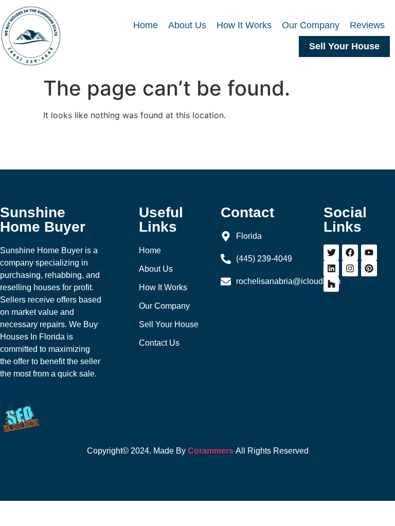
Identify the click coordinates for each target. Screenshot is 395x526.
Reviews (367, 25)
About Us (187, 25)
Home (145, 25)
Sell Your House (344, 46)
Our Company (310, 25)
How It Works (244, 25)
